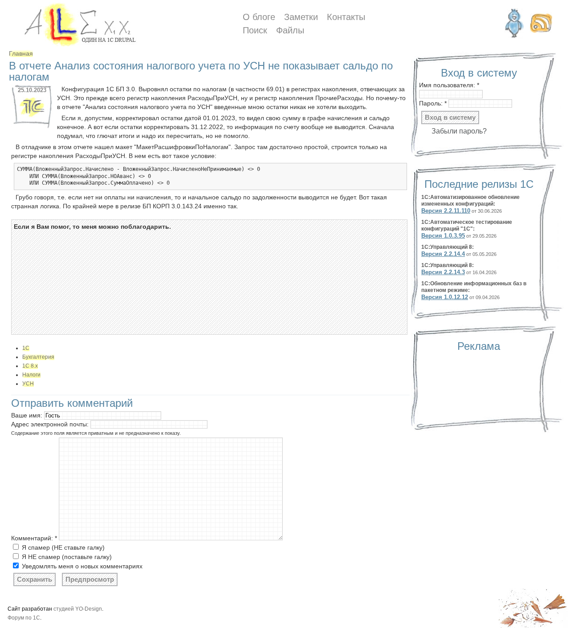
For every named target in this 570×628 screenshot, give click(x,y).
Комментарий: (34, 538)
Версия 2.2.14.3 (443, 272)
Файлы (290, 30)
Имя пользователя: (449, 85)
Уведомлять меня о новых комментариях (81, 566)
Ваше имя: (27, 415)
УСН (28, 384)
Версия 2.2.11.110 (445, 210)
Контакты (346, 17)
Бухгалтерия (38, 357)
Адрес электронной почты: (50, 424)
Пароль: (433, 103)
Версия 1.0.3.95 (443, 235)
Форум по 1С (24, 618)
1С (25, 348)
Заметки (301, 17)
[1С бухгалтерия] (32, 117)
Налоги (31, 375)
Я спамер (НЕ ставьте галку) (62, 547)
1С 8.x (30, 366)
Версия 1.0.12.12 (444, 297)
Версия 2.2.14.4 (443, 254)
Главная (21, 53)
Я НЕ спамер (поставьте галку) (66, 556)
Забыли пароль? (459, 131)
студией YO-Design (77, 609)
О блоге (259, 17)
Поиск (255, 30)
